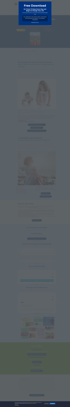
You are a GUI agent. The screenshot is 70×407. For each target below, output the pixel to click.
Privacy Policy (16, 404)
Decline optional (47, 403)
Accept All (52, 403)
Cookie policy (30, 403)
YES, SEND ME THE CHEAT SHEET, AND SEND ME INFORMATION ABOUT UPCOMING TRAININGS (35, 18)
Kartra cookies (34, 403)
